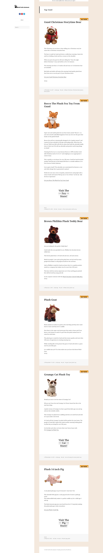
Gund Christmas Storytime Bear (62, 22)
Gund (45, 91)
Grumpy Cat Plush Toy (57, 374)
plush (48, 91)
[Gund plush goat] (63, 313)
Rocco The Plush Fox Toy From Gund (62, 105)
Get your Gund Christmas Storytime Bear (55, 77)
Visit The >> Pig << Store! (64, 522)
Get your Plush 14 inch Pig (51, 510)
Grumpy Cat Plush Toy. (52, 430)
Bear (66, 90)
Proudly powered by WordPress (64, 549)
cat (67, 457)
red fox (73, 209)
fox (64, 209)
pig (66, 538)
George (57, 90)
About (22, 20)
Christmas (70, 90)
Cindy (55, 538)
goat (67, 362)
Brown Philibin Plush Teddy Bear (63, 221)
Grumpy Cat (70, 457)
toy (76, 209)
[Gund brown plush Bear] (63, 234)
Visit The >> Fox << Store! (63, 193)
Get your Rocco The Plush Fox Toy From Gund (56, 180)
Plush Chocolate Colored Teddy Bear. (73, 276)
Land (62, 90)
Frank (56, 209)
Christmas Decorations (78, 90)
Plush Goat (50, 299)
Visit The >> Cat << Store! (64, 442)
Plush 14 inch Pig (54, 469)
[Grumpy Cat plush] (63, 388)
